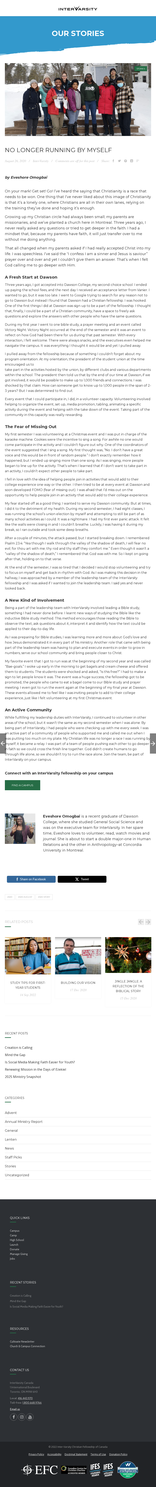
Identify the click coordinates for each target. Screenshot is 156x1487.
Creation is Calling (18, 1047)
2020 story (44, 897)
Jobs (12, 1258)
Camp (13, 1235)
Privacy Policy (36, 1454)
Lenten (11, 1139)
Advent (11, 1113)
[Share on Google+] (137, 160)
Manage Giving (19, 1254)
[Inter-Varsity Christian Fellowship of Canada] (78, 8)
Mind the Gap (15, 1055)
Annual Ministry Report (24, 1122)
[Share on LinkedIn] (131, 160)
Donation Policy (118, 1454)
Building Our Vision (78, 983)
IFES (102, 1470)
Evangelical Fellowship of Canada (39, 1470)
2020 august (25, 897)
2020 (9, 897)
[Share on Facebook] (113, 160)
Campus (15, 1230)
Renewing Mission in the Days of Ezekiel (35, 1069)
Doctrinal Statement (76, 1454)
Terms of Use (98, 1454)
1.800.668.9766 (32, 1402)
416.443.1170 (25, 1398)
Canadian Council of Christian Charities (74, 1470)
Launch (14, 1244)
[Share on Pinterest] (125, 160)
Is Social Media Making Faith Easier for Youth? (40, 1062)
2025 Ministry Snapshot (23, 1076)
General (11, 1131)
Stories (140, 68)
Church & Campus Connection (27, 1346)
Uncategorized (17, 1175)
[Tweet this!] (119, 160)
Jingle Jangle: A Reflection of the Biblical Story (128, 986)
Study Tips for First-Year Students (28, 985)
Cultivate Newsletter (22, 1341)
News (9, 1148)
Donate (14, 1249)
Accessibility (54, 1454)
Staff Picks (13, 1157)
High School (17, 1240)
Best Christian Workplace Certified (128, 1470)
